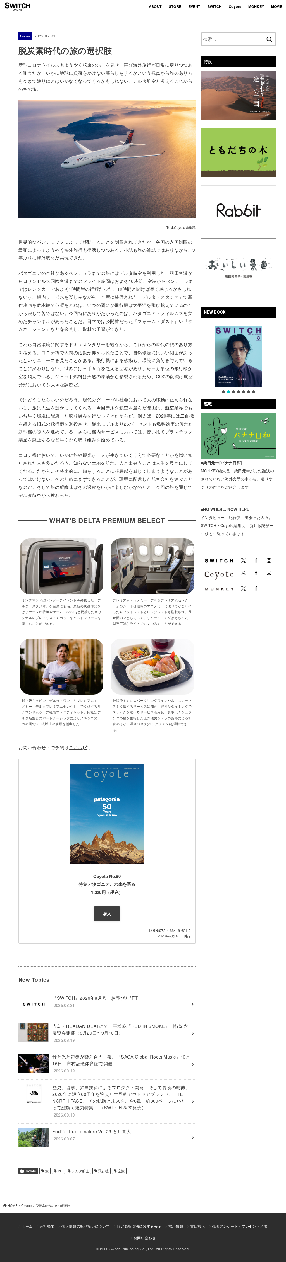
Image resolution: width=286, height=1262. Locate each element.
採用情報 (175, 1226)
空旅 (121, 1170)
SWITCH (215, 6)
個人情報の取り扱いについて (85, 1226)
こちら (75, 747)
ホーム (27, 1226)
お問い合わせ (145, 1238)
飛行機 (103, 1170)
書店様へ (197, 1226)
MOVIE (277, 6)
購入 (107, 914)
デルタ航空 (80, 1170)
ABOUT (155, 6)
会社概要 (47, 1226)
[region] (238, 360)
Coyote (235, 6)
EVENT (195, 6)
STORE (175, 6)
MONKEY (256, 6)
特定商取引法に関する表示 (139, 1226)
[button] (223, 391)
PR (60, 1170)
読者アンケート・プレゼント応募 (240, 1226)
